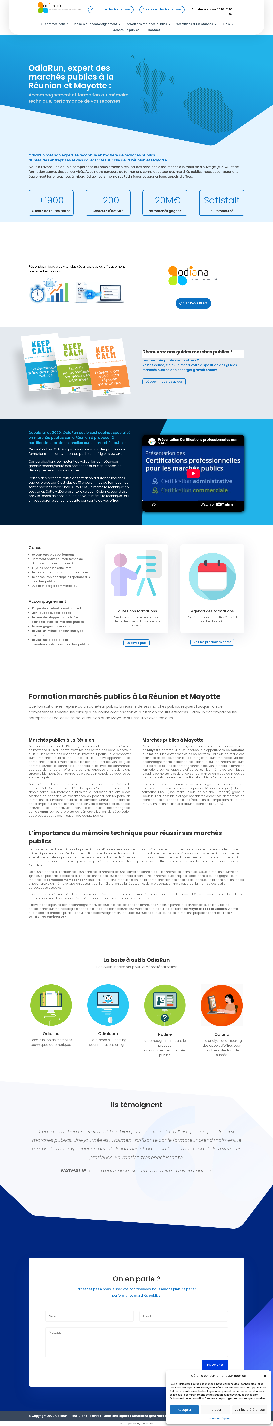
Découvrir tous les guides (164, 382)
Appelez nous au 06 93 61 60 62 (212, 11)
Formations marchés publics (146, 24)
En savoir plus (195, 303)
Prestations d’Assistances (194, 24)
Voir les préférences (249, 1410)
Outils (225, 24)
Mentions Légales (219, 1418)
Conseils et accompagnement (94, 24)
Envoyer (215, 1365)
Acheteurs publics (126, 30)
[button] (265, 1376)
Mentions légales (116, 1416)
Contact (154, 30)
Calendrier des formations (162, 9)
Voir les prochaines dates (212, 642)
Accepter (184, 1410)
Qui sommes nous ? (53, 24)
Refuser (215, 1410)
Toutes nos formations (136, 611)
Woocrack (147, 1423)
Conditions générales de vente (155, 1416)
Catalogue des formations (110, 9)
